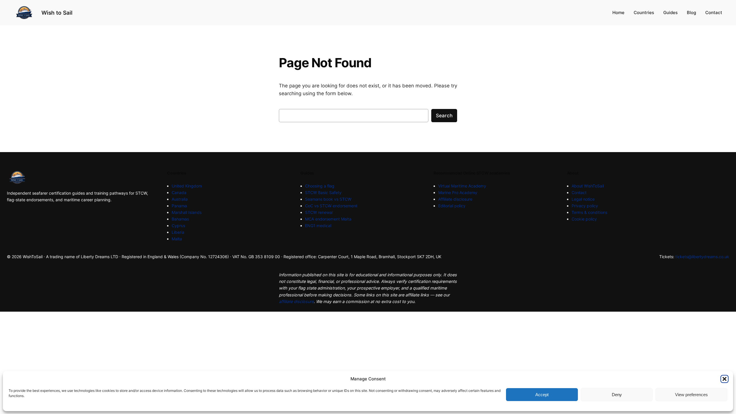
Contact (713, 12)
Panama (179, 205)
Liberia (178, 232)
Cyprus (178, 225)
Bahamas (180, 218)
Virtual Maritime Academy (462, 185)
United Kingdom (187, 185)
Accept (542, 394)
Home (618, 12)
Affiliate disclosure (455, 199)
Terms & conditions (589, 212)
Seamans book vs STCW (328, 199)
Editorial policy (451, 205)
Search (444, 115)
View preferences (691, 394)
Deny (617, 394)
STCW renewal (319, 212)
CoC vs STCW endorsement (331, 205)
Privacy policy (585, 205)
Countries (644, 12)
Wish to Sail (56, 12)
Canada (179, 192)
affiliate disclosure (296, 301)
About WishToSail (588, 185)
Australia (180, 199)
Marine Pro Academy (457, 192)
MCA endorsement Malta (328, 218)
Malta (177, 238)
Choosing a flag (319, 185)
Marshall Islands (187, 212)
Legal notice (583, 199)
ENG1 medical (318, 225)
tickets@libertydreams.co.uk (702, 256)
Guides (670, 12)
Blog (691, 12)
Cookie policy (584, 218)
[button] (724, 379)
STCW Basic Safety (323, 192)
